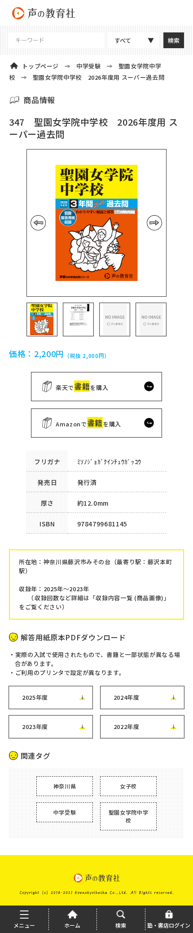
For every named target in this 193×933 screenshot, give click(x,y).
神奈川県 (64, 786)
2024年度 (127, 697)
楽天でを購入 (82, 386)
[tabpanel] (96, 223)
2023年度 (35, 726)
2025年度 (35, 697)
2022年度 (127, 726)
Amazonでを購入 (88, 422)
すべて (122, 40)
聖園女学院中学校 (129, 816)
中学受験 (88, 66)
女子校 (128, 786)
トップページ (40, 66)
